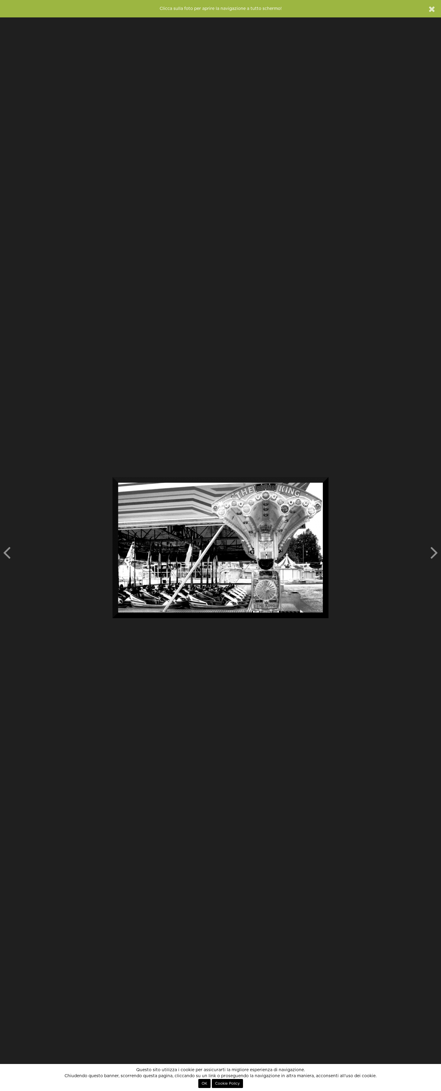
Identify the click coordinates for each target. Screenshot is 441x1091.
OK (204, 1083)
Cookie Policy (227, 1083)
